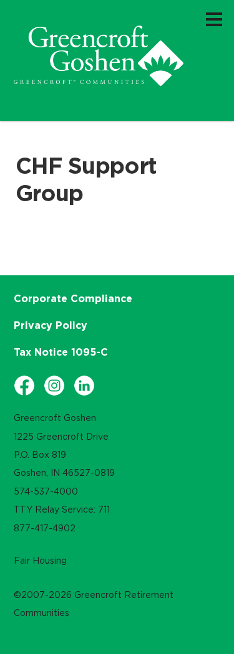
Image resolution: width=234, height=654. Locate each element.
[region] (98, 56)
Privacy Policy (50, 325)
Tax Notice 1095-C (61, 352)
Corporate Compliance (73, 298)
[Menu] (214, 19)
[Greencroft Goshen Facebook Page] (24, 386)
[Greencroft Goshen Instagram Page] (54, 386)
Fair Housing (40, 561)
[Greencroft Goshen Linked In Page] (84, 386)
